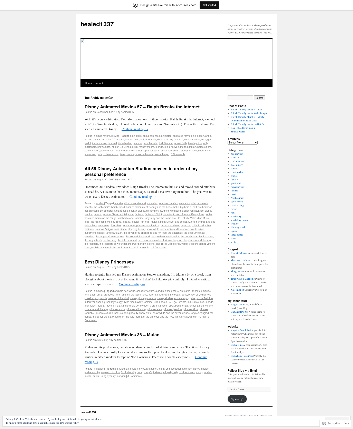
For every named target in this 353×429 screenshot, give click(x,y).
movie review (103, 135)
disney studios (192, 139)
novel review (237, 201)
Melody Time (114, 221)
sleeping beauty (136, 229)
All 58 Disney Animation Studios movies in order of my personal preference (141, 171)
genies (208, 214)
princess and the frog (148, 225)
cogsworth (101, 298)
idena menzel (99, 143)
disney (160, 139)
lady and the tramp (161, 218)
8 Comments (134, 376)
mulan (192, 146)
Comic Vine (236, 344)
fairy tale (129, 214)
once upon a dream (148, 305)
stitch (201, 229)
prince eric (207, 305)
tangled (110, 232)
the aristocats (175, 232)
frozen (176, 214)
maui (190, 301)
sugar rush (90, 154)
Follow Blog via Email (243, 370)
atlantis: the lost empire (97, 207)
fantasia (139, 214)
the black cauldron (114, 316)
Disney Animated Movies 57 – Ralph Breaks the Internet (142, 106)
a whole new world (124, 290)
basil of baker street (137, 207)
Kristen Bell (118, 146)
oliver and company (179, 221)
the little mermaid (127, 240)
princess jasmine (172, 309)
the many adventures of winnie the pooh (160, 240)
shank (176, 150)
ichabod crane (126, 218)
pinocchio (115, 225)
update (234, 230)
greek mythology (113, 301)
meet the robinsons (95, 221)
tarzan (118, 232)
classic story (237, 164)
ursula (184, 316)
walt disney (97, 247)
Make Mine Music (199, 218)
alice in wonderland (135, 203)
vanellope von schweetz (139, 154)
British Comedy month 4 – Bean (246, 109)
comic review (237, 172)
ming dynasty (170, 372)
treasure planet (197, 243)
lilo (174, 218)
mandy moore (146, 146)
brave (191, 294)
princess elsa (154, 309)
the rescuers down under (113, 243)
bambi (114, 207)
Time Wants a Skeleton (242, 278)
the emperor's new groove (110, 236)
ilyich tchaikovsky (133, 301)
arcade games (93, 139)
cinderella (150, 139)
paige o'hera (204, 146)
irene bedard (125, 143)
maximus (199, 301)
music (234, 194)
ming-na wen (171, 146)
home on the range (105, 218)
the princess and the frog (197, 240)
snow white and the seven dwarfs (178, 229)
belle (136, 139)
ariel (104, 139)
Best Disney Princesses (109, 262)
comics (234, 175)
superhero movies (95, 232)
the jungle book (93, 240)
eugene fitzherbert (113, 214)
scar (116, 229)
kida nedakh (161, 301)
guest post (236, 183)
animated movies (182, 135)
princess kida (190, 309)
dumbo (98, 214)
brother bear (204, 207)
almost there (172, 290)
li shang (157, 372)
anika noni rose (151, 135)
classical (121, 210)
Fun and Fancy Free (192, 214)
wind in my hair (197, 316)
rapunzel (148, 150)
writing (234, 241)
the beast (189, 232)
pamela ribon (92, 150)
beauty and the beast (160, 207)
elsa (203, 139)
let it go (173, 301)
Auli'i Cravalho (116, 139)
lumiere (182, 301)
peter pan (103, 225)
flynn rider (166, 214)
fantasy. (234, 179)
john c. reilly (180, 143)
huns (139, 372)
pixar (171, 305)
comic (234, 168)
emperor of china (110, 372)
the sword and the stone (141, 243)
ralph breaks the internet (128, 150)
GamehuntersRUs (239, 311)
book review (237, 153)
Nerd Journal (237, 197)
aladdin (118, 203)
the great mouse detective (165, 236)
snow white (204, 150)
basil (122, 207)
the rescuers (91, 243)
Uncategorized (238, 227)
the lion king (109, 240)
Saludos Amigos (104, 229)
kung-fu (148, 372)
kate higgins (195, 143)
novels (234, 208)
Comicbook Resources (242, 355)
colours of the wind (118, 298)
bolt (195, 207)
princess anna (117, 309)
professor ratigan (170, 225)
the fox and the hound (138, 236)
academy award (145, 290)
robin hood (198, 225)
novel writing (237, 205)
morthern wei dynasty (190, 372)
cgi (142, 139)
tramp (184, 243)
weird (233, 238)
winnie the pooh (114, 247)
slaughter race (189, 150)
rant (233, 212)
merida (159, 146)
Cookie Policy (72, 422)
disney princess (174, 139)
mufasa (155, 221)
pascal (164, 305)
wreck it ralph (161, 154)
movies (115, 135)
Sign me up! (237, 399)
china (162, 368)
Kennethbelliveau (239, 253)
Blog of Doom (238, 304)
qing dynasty (108, 376)
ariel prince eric (199, 203)
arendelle (109, 294)
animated (166, 135)
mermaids (90, 305)
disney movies (154, 210)
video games (237, 234)
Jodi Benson (166, 143)
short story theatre (239, 219)
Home (88, 83)
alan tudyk (136, 135)
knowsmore (103, 146)
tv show (235, 223)
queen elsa (102, 313)
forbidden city (128, 372)
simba (123, 229)
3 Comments (178, 154)
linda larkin (131, 146)
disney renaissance (193, 210)
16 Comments (159, 247)
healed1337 (97, 23)
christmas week (238, 161)
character (235, 157)
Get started (209, 5)
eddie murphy (181, 298)
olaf (134, 305)
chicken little (96, 210)
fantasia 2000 (152, 214)
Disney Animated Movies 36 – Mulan (122, 334)
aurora (129, 139)
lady (147, 218)
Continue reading (135, 129)
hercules (89, 218)
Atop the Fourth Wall (241, 330)
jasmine (138, 143)
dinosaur (132, 210)
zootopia (144, 247)
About (99, 83)
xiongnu (121, 376)
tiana (122, 154)
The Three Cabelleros (168, 243)
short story (236, 216)
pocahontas (107, 150)
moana (184, 146)
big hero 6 (185, 207)
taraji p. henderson (108, 154)
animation (198, 135)
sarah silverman (163, 150)
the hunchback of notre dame (197, 236)
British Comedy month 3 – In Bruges (249, 113)
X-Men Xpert (237, 289)
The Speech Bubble (240, 260)
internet (112, 143)
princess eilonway (136, 309)
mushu (127, 305)
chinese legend (174, 368)
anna (208, 135)
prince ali (195, 305)
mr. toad (145, 221)
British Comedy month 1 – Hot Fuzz (248, 124)
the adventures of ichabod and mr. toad (145, 232)
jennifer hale (151, 143)
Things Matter (238, 271)
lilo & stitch (183, 218)
